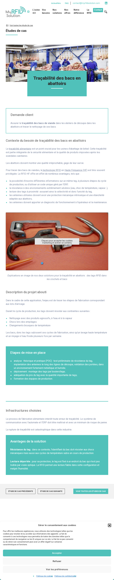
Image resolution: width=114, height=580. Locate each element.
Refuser (57, 561)
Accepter (57, 553)
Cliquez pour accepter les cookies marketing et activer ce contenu (57, 241)
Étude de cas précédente (20, 491)
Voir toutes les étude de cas (21, 25)
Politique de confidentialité (65, 576)
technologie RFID (51, 170)
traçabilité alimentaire (20, 148)
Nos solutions (57, 11)
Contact (98, 10)
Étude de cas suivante (51, 491)
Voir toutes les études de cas (91, 491)
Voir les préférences (57, 569)
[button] (109, 525)
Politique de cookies (44, 576)
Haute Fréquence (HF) (76, 170)
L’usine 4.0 (36, 11)
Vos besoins (46, 11)
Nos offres (67, 11)
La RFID (89, 11)
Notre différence (79, 11)
